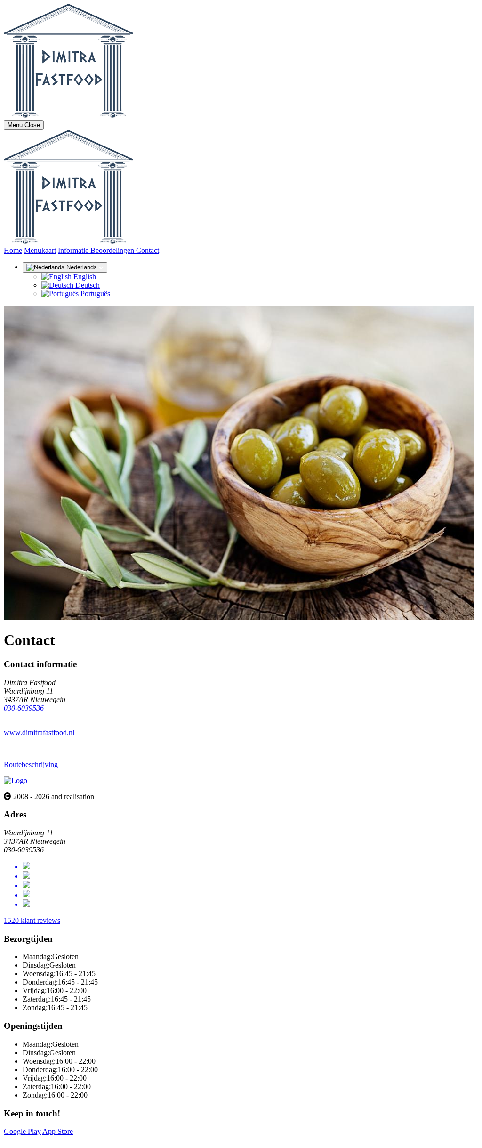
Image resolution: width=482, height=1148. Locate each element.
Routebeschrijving (31, 764)
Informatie (74, 250)
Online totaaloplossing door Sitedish (57, 1140)
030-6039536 (24, 708)
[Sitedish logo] (15, 780)
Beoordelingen (113, 250)
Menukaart (40, 250)
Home (13, 250)
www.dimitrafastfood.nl (39, 732)
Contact (147, 250)
